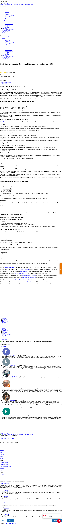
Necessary (6, 490)
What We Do (7, 13)
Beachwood (4, 319)
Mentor (3, 333)
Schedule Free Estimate (4, 8)
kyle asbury (12, 400)
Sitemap (1, 483)
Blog (6, 17)
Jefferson (4, 329)
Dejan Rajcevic (13, 355)
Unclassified (6, 514)
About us (2, 450)
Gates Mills (4, 327)
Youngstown (4, 339)
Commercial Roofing (4, 464)
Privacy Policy (6, 483)
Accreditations (7, 14)
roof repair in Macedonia (9, 267)
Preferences (6, 508)
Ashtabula (4, 318)
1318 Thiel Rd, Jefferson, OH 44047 (7, 438)
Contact (1, 456)
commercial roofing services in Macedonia (23, 281)
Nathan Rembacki (13, 365)
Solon (3, 336)
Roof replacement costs (4, 121)
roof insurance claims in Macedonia (29, 275)
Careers (6, 19)
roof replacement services (24, 269)
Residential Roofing (8, 23)
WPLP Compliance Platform (10, 523)
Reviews (4, 33)
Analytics (6, 502)
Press (6, 18)
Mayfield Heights (5, 332)
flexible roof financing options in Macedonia (23, 279)
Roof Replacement (8, 21)
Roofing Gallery (8, 16)
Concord (4, 323)
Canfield (4, 320)
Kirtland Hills (5, 330)
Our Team (7, 12)
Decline (3, 520)
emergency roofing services (19, 273)
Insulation (7, 27)
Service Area (2, 454)
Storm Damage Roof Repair (5, 466)
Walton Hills (4, 337)
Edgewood (4, 325)
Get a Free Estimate (4, 83)
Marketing (6, 496)
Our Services (4, 20)
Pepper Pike (4, 335)
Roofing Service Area (6, 32)
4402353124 (2, 445)
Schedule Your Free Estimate (5, 82)
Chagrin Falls (5, 321)
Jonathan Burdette (13, 376)
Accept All (10, 520)
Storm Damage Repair (9, 24)
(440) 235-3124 (7, 3)
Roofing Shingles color (9, 15)
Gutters (6, 26)
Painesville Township (6, 334)
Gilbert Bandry (13, 386)
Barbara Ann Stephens (14, 415)
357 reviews (3, 346)
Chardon (4, 322)
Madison (4, 331)
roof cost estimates (23, 271)
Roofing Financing (6, 30)
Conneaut (4, 324)
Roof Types (4, 28)
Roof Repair (7, 25)
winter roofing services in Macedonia (29, 277)
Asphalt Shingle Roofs (9, 29)
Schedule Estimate (3, 478)
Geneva (3, 328)
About (3, 10)
